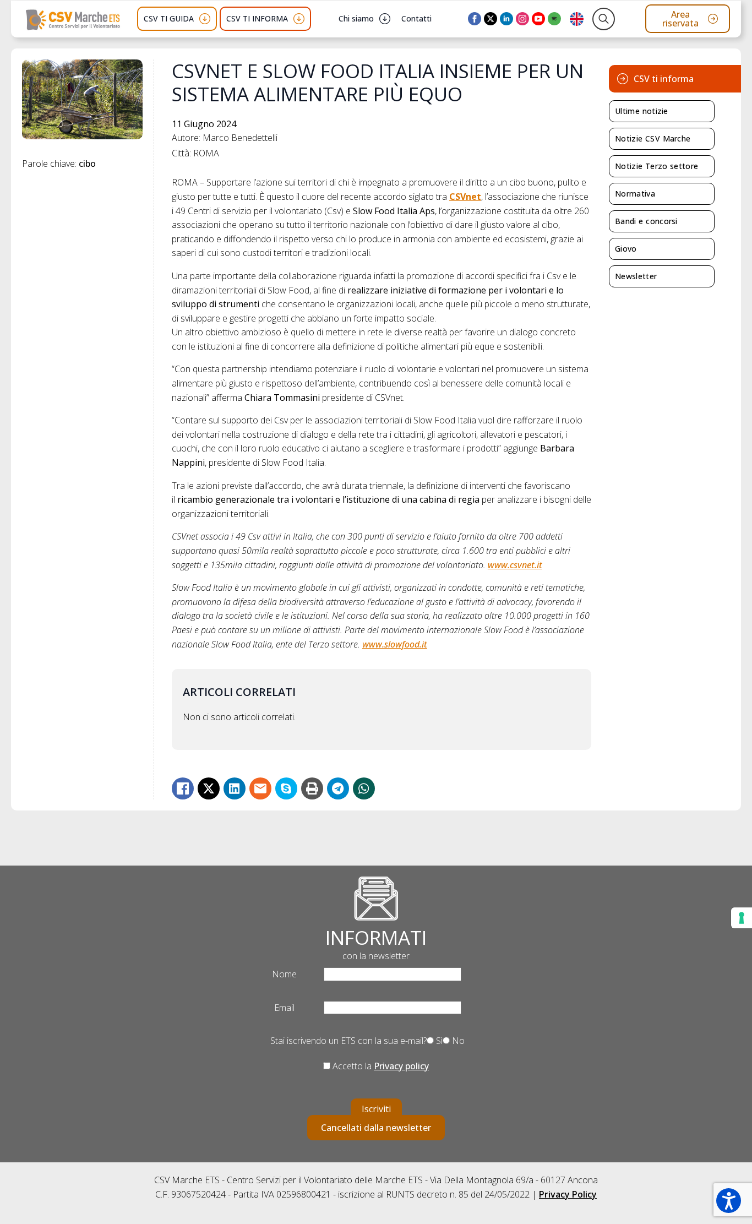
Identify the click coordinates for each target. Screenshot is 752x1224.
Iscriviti (376, 1109)
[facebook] (474, 18)
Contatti (416, 18)
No (457, 1041)
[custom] (554, 18)
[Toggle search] (603, 19)
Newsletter (636, 276)
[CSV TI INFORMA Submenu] (299, 19)
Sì (438, 1041)
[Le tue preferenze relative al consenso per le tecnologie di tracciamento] (741, 917)
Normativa (635, 193)
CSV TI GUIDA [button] (169, 18)
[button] (728, 1200)
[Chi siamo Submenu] (385, 19)
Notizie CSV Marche (652, 138)
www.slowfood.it (394, 644)
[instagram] (522, 18)
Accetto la (379, 1066)
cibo (87, 163)
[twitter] (490, 18)
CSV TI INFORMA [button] (257, 18)
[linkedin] (506, 18)
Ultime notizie (641, 111)
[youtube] (538, 18)
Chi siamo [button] (356, 18)
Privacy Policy (568, 1194)
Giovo (626, 248)
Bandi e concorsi (646, 221)
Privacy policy (401, 1066)
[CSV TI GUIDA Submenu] (205, 19)
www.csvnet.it (515, 565)
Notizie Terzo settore (656, 166)
